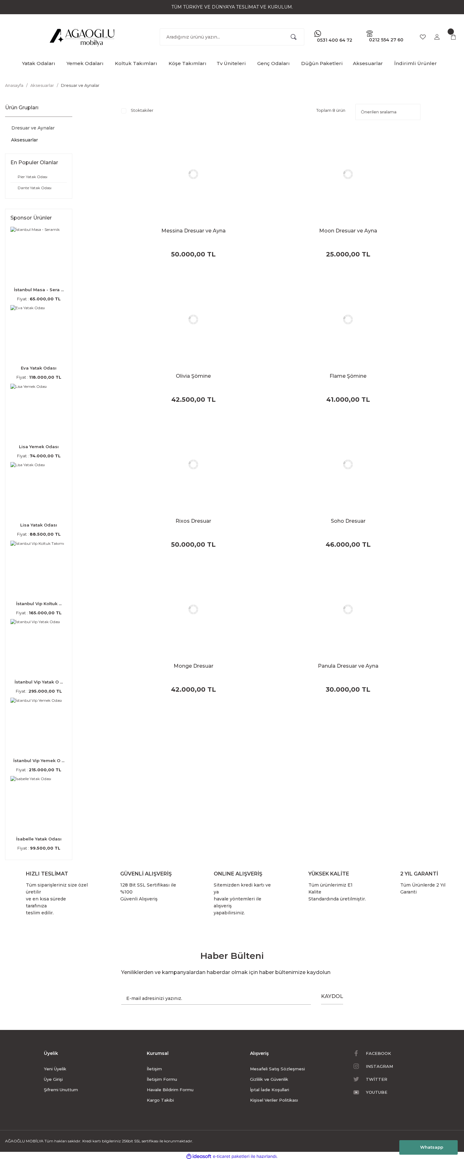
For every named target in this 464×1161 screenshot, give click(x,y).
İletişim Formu (162, 1079)
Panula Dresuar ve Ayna (348, 666)
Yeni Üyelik (55, 1068)
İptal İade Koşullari (269, 1089)
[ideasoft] (198, 1156)
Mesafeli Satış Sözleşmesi (277, 1068)
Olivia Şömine (193, 376)
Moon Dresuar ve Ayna (348, 231)
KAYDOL (332, 996)
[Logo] (82, 35)
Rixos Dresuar (193, 521)
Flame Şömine (348, 376)
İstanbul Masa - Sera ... (39, 289)
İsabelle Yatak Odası (39, 838)
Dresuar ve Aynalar (80, 85)
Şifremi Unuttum (61, 1089)
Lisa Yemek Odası (39, 446)
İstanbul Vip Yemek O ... (38, 760)
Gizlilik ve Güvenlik (269, 1079)
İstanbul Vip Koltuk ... (39, 603)
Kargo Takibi (160, 1100)
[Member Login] (437, 37)
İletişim (154, 1068)
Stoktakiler (142, 110)
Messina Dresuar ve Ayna (193, 231)
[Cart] (453, 37)
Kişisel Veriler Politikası (274, 1100)
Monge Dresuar (193, 666)
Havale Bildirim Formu (170, 1089)
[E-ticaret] (231, 1156)
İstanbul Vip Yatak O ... (39, 681)
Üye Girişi (53, 1079)
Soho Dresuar (348, 521)
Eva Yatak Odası (39, 367)
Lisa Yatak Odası (38, 524)
